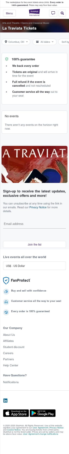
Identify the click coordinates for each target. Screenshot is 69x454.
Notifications (11, 382)
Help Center (10, 365)
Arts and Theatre (11, 22)
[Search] (62, 13)
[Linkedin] (5, 400)
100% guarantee (23, 59)
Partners (8, 359)
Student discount (13, 346)
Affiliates (8, 340)
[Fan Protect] (17, 281)
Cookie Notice (14, 429)
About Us (9, 334)
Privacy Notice (38, 207)
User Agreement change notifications (40, 433)
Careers (8, 353)
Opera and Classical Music (35, 22)
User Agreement (40, 427)
